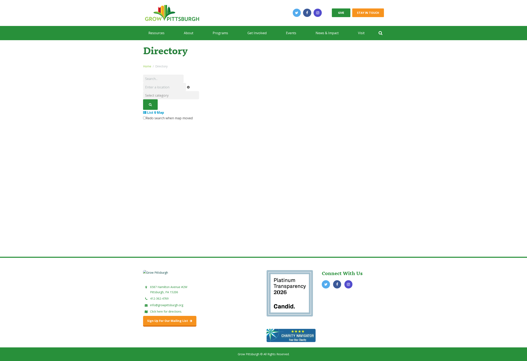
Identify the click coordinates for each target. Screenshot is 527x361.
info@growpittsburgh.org (166, 305)
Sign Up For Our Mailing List (168, 321)
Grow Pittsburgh (248, 354)
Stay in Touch (368, 13)
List (149, 112)
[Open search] (380, 33)
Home (147, 66)
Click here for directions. (166, 311)
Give (341, 13)
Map (160, 112)
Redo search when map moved (169, 118)
